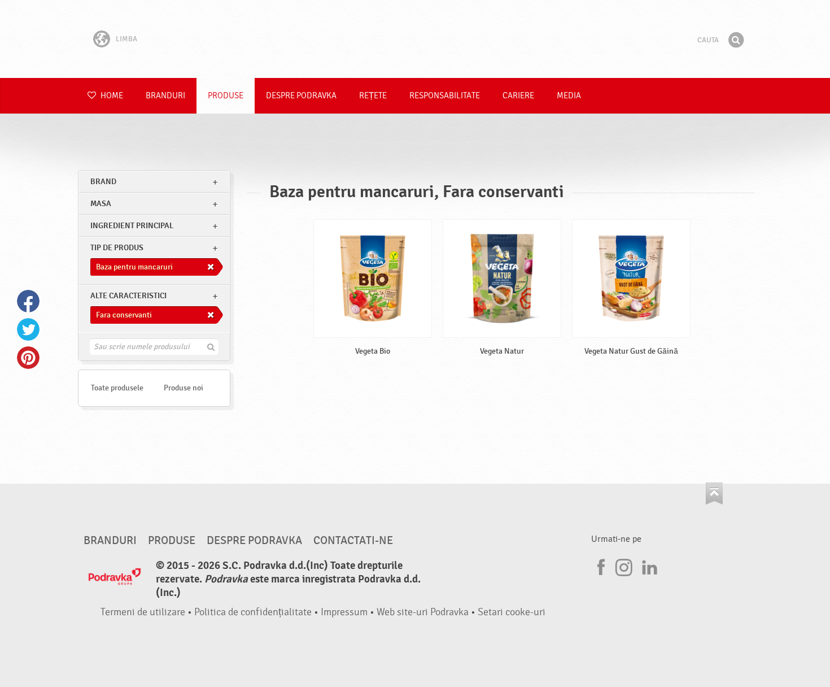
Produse (225, 96)
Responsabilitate (444, 96)
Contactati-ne (353, 540)
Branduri (165, 96)
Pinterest (28, 357)
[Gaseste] (736, 40)
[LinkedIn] (648, 565)
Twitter (28, 329)
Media (569, 96)
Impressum (344, 612)
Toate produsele (117, 388)
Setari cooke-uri (511, 612)
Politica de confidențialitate (253, 612)
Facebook (28, 301)
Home (111, 96)
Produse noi (183, 388)
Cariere (518, 96)
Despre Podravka (301, 96)
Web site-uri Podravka (423, 612)
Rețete (373, 96)
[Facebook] (599, 565)
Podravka (415, 39)
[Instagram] (623, 565)
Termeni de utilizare (143, 612)
